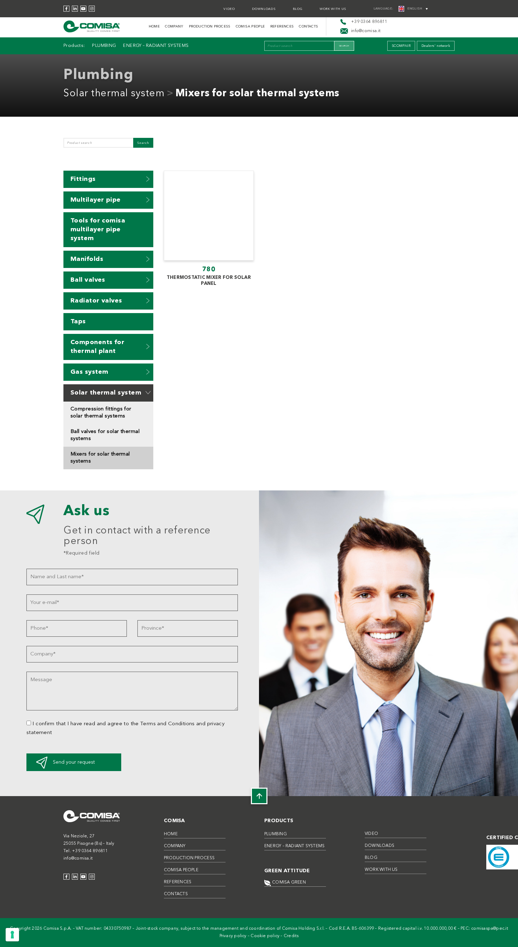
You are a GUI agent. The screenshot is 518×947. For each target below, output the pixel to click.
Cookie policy (265, 936)
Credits (291, 936)
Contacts (308, 26)
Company (174, 26)
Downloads (264, 9)
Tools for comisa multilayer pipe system (97, 230)
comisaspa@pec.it (489, 929)
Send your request (74, 762)
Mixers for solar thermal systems (257, 94)
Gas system (89, 372)
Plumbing (104, 45)
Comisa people (250, 26)
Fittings (83, 179)
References (282, 26)
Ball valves (87, 280)
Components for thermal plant (97, 346)
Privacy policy (233, 936)
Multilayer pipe (95, 200)
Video (229, 9)
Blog (298, 9)
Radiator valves (96, 301)
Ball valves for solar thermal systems (105, 435)
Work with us (333, 9)
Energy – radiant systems (156, 45)
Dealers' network (435, 46)
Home (154, 26)
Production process (209, 26)
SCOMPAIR (401, 46)
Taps (78, 321)
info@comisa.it (78, 858)
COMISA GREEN (288, 882)
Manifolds (86, 259)
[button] (148, 179)
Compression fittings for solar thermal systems (100, 413)
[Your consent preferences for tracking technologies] (12, 934)
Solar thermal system (113, 94)
